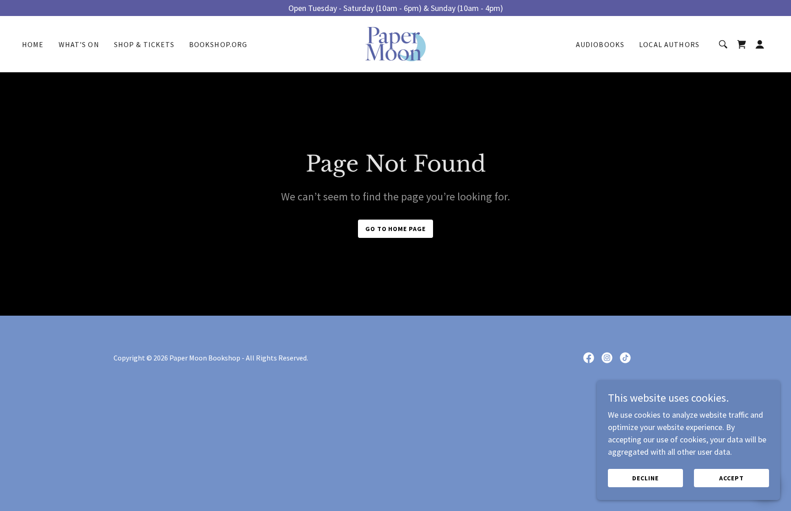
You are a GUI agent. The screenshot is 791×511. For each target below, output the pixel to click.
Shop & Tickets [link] (144, 44)
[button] (760, 44)
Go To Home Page (395, 229)
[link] (395, 43)
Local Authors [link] (669, 44)
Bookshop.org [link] (218, 44)
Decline (645, 478)
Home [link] (33, 44)
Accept (731, 478)
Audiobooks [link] (600, 44)
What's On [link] (79, 44)
